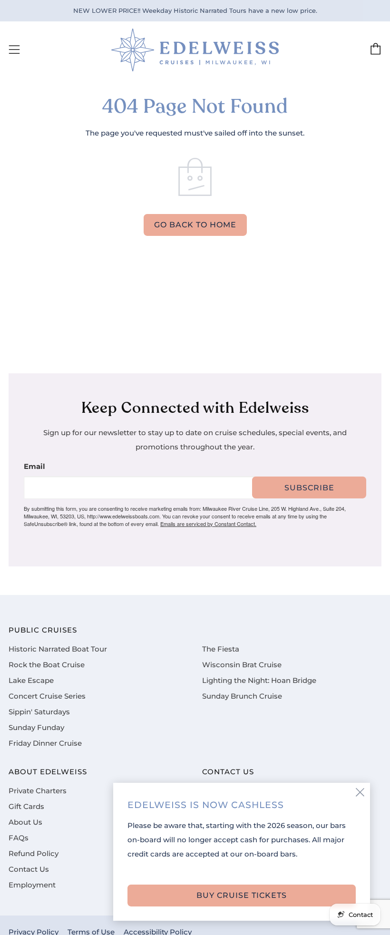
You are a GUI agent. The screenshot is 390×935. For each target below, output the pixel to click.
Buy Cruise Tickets (241, 895)
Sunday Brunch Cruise (242, 696)
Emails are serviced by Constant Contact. (208, 523)
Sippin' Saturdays (39, 712)
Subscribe (309, 487)
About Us (25, 822)
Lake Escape (31, 680)
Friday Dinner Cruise (45, 743)
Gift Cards (26, 806)
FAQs (19, 838)
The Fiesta (220, 649)
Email (34, 466)
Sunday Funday (36, 727)
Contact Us (29, 869)
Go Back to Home (195, 224)
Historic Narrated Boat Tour (58, 649)
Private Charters (38, 791)
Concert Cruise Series (47, 696)
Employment (32, 885)
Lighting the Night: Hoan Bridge (259, 680)
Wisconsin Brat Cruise (242, 665)
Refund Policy (33, 853)
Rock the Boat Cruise (47, 665)
